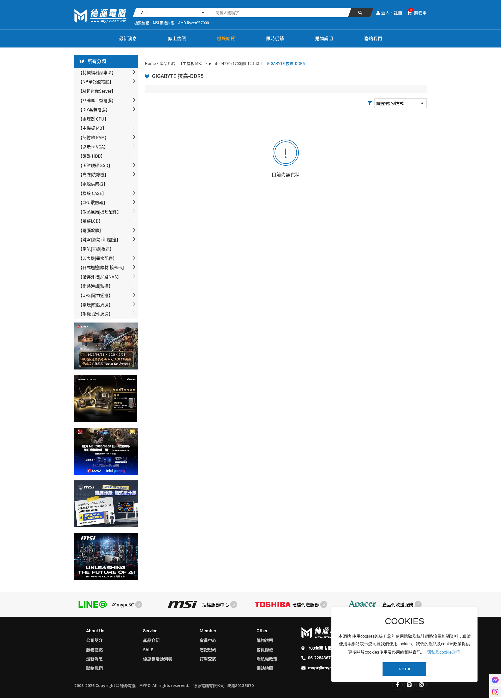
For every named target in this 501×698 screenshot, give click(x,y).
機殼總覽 (141, 22)
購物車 (418, 12)
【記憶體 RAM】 (93, 137)
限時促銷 (275, 38)
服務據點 (94, 649)
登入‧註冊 (391, 12)
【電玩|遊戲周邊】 (95, 304)
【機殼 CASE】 (92, 193)
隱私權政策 (267, 658)
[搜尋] (360, 12)
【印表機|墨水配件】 (97, 258)
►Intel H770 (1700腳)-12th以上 (235, 63)
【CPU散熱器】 (93, 202)
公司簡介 (94, 640)
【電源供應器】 (93, 184)
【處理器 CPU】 (93, 119)
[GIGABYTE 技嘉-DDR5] (100, 16)
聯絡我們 (373, 38)
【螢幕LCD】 (90, 221)
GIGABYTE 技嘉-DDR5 (286, 63)
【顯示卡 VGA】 (93, 147)
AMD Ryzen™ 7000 (193, 22)
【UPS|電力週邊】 (95, 295)
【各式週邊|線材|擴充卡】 (102, 267)
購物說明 (324, 38)
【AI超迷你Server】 (97, 91)
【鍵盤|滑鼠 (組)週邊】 (99, 239)
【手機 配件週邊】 (95, 314)
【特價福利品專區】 (97, 72)
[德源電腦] (82, 39)
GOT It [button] (404, 669)
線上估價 (177, 38)
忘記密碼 (208, 649)
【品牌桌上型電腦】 (97, 100)
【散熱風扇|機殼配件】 (99, 211)
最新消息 (128, 38)
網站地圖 (265, 668)
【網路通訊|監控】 (95, 286)
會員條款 (265, 649)
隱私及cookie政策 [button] (443, 652)
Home (150, 63)
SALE (148, 649)
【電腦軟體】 (90, 230)
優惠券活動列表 (157, 658)
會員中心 (208, 640)
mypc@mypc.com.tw (329, 667)
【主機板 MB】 (92, 128)
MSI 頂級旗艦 (163, 22)
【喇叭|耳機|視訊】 (96, 249)
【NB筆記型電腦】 (96, 81)
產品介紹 (167, 63)
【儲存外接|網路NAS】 (99, 276)
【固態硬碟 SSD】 (95, 165)
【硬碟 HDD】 (91, 156)
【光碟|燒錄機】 (93, 174)
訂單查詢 (208, 658)
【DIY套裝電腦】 (94, 109)
